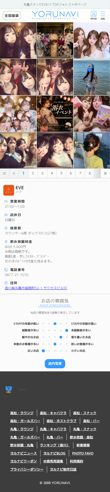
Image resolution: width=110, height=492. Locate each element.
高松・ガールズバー (25, 421)
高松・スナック (84, 413)
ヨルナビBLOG (54, 453)
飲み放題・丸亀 (22, 445)
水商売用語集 (53, 461)
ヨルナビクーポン (23, 461)
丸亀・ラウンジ (22, 429)
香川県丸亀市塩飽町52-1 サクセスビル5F (36, 288)
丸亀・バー (55, 437)
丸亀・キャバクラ (53, 429)
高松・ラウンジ (22, 413)
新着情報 (83, 445)
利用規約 (76, 461)
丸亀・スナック (84, 429)
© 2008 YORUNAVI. (55, 483)
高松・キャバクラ (53, 413)
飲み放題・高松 (81, 437)
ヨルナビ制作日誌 (63, 469)
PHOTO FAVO (82, 453)
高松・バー (91, 421)
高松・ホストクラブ (61, 421)
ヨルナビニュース (23, 453)
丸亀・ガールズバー (25, 437)
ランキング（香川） (55, 445)
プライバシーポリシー (26, 469)
